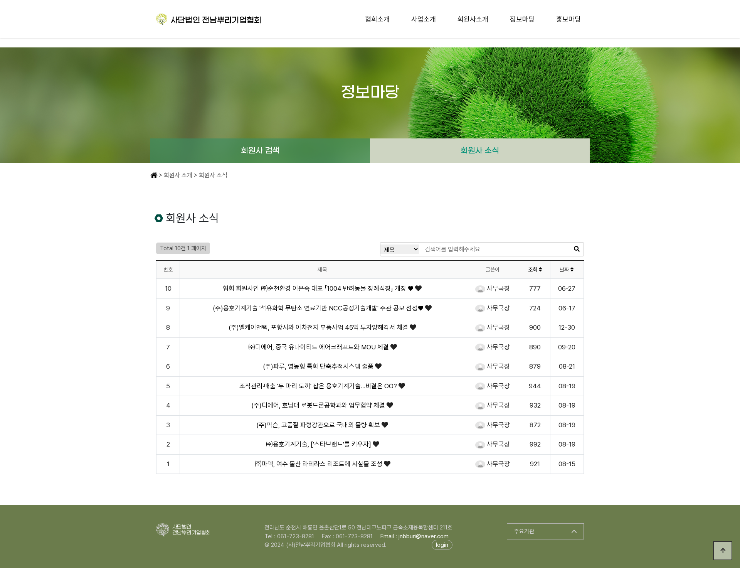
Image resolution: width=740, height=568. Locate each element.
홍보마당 (568, 19)
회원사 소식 (480, 150)
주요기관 (524, 531)
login (442, 544)
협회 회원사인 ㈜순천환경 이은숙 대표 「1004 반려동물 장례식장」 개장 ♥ (319, 288)
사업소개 (423, 19)
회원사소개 (472, 19)
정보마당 (522, 19)
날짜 (565, 269)
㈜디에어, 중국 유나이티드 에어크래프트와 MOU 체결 (319, 347)
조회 (533, 269)
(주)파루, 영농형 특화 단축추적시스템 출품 (319, 366)
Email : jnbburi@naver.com (414, 536)
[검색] (577, 249)
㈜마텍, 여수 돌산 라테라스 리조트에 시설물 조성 (319, 464)
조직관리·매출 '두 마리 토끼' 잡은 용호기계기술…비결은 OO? (319, 386)
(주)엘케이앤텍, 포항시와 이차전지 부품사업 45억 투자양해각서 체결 (319, 327)
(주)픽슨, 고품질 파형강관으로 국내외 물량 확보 (319, 425)
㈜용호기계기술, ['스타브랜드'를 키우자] (319, 444)
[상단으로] (722, 550)
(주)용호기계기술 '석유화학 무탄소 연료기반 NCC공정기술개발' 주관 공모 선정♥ (319, 308)
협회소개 (377, 19)
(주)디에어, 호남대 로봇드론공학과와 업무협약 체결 (319, 405)
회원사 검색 (260, 150)
